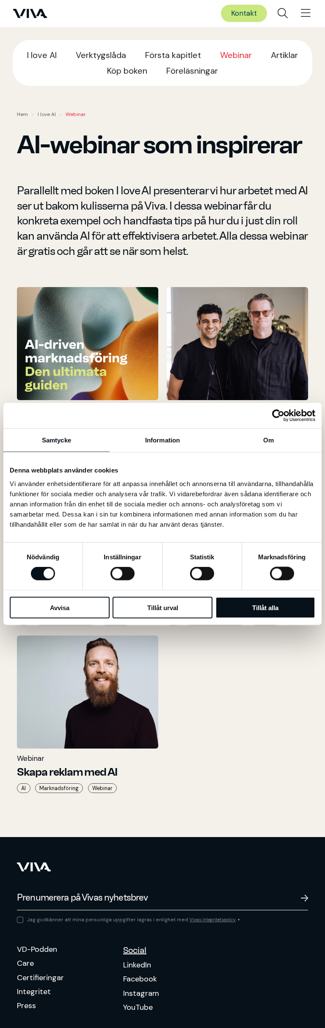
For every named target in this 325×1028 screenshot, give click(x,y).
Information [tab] (162, 440)
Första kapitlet (173, 55)
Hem (22, 114)
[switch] (122, 573)
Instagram (141, 993)
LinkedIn (137, 965)
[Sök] (282, 13)
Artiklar (284, 55)
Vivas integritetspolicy (213, 920)
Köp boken (127, 70)
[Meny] (305, 13)
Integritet (34, 992)
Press (26, 1005)
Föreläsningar (192, 70)
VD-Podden (37, 949)
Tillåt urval (162, 607)
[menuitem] (282, 13)
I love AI (42, 55)
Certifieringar (40, 978)
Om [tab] (268, 440)
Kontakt (244, 13)
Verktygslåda (101, 55)
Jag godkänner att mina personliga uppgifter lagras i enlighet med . (133, 919)
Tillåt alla (265, 607)
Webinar (236, 55)
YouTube (138, 1007)
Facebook (140, 979)
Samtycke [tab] (56, 440)
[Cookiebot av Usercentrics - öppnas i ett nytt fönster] (278, 415)
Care (25, 963)
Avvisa (59, 607)
